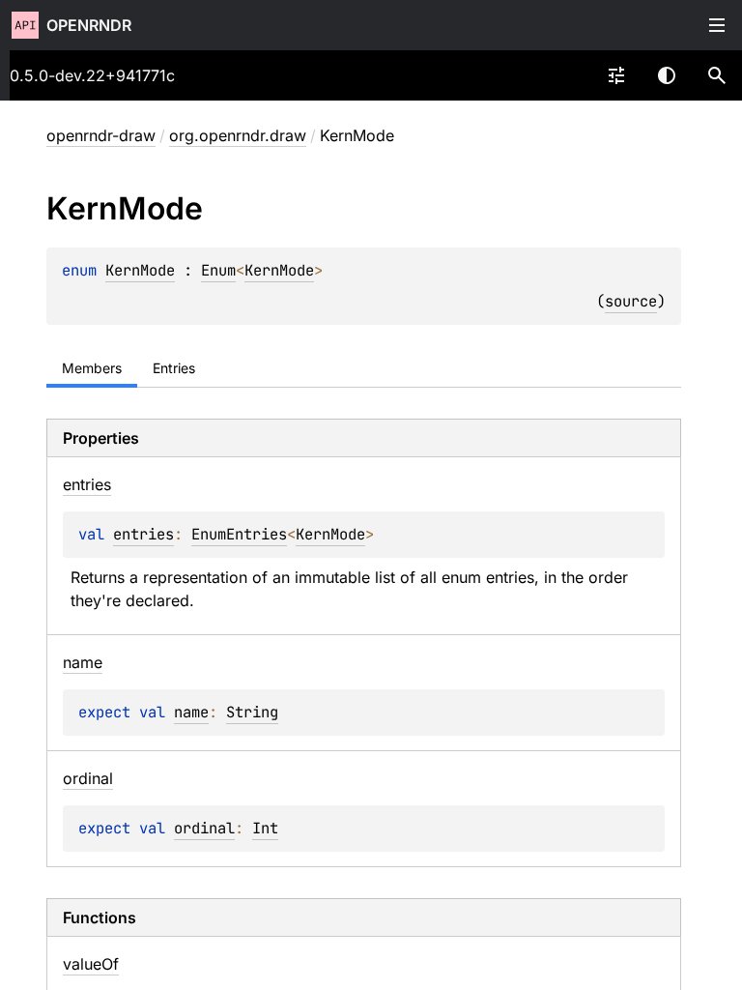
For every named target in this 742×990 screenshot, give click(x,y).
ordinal (204, 828)
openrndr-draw (101, 135)
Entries (174, 368)
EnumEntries (239, 534)
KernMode (140, 270)
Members (92, 368)
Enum (218, 270)
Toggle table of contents (717, 25)
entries (143, 534)
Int (265, 828)
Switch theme (667, 75)
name (191, 712)
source (631, 301)
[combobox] (616, 75)
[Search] (717, 75)
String (252, 712)
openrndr (88, 25)
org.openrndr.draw (237, 135)
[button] (717, 75)
